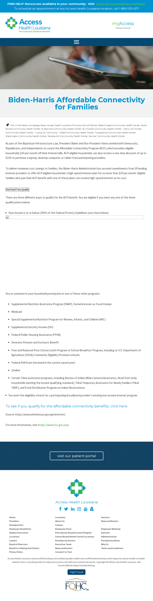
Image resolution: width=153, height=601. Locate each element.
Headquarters (16, 525)
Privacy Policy (16, 551)
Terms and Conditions (112, 548)
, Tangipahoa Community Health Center (115, 132)
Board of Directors (18, 544)
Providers (14, 521)
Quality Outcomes (18, 532)
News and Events (109, 521)
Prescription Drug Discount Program (73, 532)
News (43, 125)
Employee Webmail (110, 528)
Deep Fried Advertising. (84, 565)
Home (12, 517)
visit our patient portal (76, 456)
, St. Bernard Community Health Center (60, 129)
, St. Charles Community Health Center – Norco (105, 129)
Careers (59, 525)
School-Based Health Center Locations (74, 536)
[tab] (17, 190)
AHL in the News (18, 125)
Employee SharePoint (20, 528)
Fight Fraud (76, 572)
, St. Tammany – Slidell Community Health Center (68, 132)
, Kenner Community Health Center (106, 136)
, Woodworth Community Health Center (67, 136)
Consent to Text (63, 551)
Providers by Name (110, 540)
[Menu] (76, 42)
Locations (60, 517)
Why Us (104, 544)
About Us (60, 521)
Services (105, 517)
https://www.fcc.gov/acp (53, 425)
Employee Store (63, 528)
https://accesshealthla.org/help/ (121, 4)
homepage (34, 125)
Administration (109, 536)
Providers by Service (65, 540)
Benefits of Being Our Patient (24, 548)
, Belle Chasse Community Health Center (119, 125)
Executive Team (63, 544)
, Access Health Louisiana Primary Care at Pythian (72, 125)
